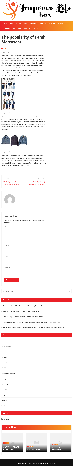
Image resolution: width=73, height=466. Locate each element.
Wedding (4, 406)
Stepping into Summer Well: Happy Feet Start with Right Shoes (11, 447)
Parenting (27, 28)
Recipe (36, 28)
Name (7, 245)
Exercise (33, 24)
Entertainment (21, 24)
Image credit (5, 113)
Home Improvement (8, 373)
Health (60, 24)
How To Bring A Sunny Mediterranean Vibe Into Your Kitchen (23, 317)
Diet (11, 24)
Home (5, 24)
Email (7, 256)
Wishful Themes (34, 463)
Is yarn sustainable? (34, 450)
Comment (8, 227)
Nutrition (17, 28)
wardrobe (24, 70)
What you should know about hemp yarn (59, 449)
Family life (42, 24)
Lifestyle (6, 28)
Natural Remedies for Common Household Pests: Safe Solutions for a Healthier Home (31, 322)
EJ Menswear (26, 75)
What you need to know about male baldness (13, 183)
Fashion (52, 24)
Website (7, 267)
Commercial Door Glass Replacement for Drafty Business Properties (25, 306)
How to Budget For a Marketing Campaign (36, 183)
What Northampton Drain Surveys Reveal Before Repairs (21, 311)
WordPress (52, 463)
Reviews (4, 400)
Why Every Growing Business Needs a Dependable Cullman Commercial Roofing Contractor (33, 327)
